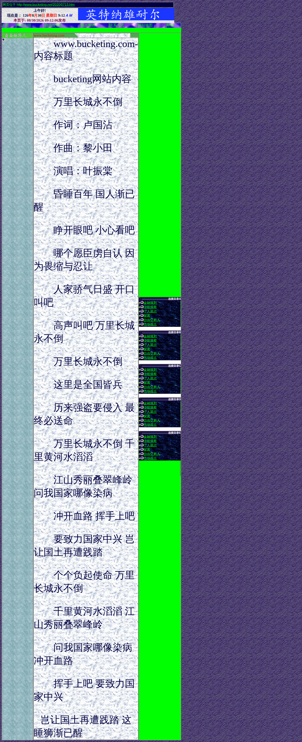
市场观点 (150, 324)
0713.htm (68, 4)
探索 (147, 315)
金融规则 (150, 302)
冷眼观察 (150, 307)
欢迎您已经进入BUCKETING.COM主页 (112, 30)
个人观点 (150, 311)
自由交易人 (152, 320)
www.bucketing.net (38, 4)
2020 (56, 4)
